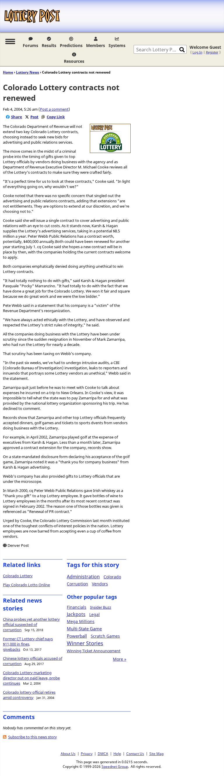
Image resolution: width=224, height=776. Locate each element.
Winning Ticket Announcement (93, 650)
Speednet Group (115, 766)
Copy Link (56, 116)
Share (16, 116)
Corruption (77, 584)
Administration (83, 576)
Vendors (100, 584)
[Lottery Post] (32, 16)
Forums (30, 45)
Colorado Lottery (18, 575)
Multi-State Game (84, 628)
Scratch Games (105, 636)
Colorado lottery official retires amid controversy (29, 695)
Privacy (86, 753)
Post (34, 116)
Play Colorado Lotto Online (26, 584)
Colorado (112, 577)
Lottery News (27, 72)
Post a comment (54, 109)
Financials (76, 607)
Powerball (77, 636)
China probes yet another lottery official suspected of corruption (31, 624)
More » (119, 659)
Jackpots (76, 614)
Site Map (156, 753)
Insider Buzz (100, 607)
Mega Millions (80, 621)
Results (49, 45)
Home (8, 72)
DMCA (103, 753)
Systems (116, 45)
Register (212, 52)
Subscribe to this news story (32, 737)
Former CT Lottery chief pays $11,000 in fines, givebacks (28, 644)
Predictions (71, 45)
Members (95, 45)
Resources (74, 61)
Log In (197, 52)
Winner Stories (85, 643)
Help (117, 753)
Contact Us (135, 753)
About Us (68, 753)
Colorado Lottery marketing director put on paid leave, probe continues (31, 678)
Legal (94, 614)
